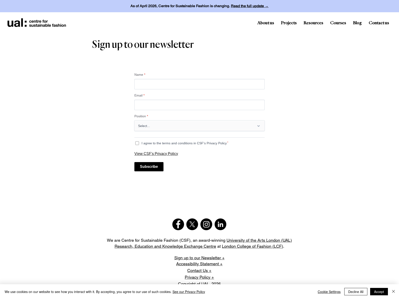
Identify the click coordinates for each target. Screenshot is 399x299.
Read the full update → (250, 6)
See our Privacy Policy (188, 291)
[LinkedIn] (220, 224)
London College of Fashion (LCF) (252, 246)
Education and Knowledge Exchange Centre (175, 246)
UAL (205, 283)
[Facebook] (178, 224)
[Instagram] (206, 224)
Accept (379, 291)
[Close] (393, 291)
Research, (125, 246)
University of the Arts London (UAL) (259, 240)
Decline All (355, 291)
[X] (192, 224)
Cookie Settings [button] (329, 291)
